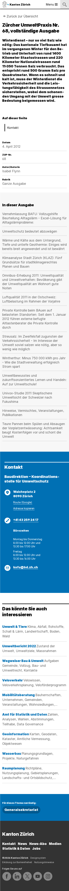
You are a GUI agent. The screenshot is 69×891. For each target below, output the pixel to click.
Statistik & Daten (16, 848)
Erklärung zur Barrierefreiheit (17, 862)
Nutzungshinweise (44, 862)
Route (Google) (22, 502)
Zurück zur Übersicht (22, 16)
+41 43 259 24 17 (25, 520)
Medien (55, 844)
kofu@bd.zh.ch (25, 567)
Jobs (36, 848)
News (22, 844)
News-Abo (38, 844)
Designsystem (38, 857)
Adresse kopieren (23, 508)
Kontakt (13, 127)
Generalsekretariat (21, 810)
